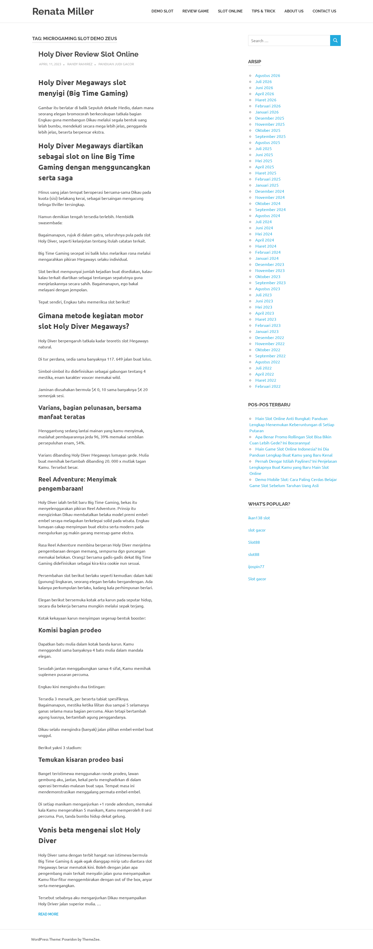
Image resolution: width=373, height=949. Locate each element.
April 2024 (264, 239)
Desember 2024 (269, 191)
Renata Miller (63, 11)
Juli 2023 (263, 294)
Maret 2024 (265, 245)
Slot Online (230, 11)
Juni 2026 (264, 87)
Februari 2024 (268, 251)
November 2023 (270, 270)
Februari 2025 (268, 178)
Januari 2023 (267, 331)
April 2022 (264, 373)
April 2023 (264, 312)
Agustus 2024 (267, 215)
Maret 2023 (265, 318)
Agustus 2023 (267, 288)
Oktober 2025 (267, 130)
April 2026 (264, 93)
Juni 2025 (264, 154)
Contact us (324, 11)
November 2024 (270, 197)
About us (293, 11)
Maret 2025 (265, 172)
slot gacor (257, 529)
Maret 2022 (265, 379)
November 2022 (270, 343)
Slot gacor (257, 578)
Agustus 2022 (267, 361)
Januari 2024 (267, 258)
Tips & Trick (263, 11)
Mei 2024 (263, 233)
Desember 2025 (269, 117)
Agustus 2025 (267, 142)
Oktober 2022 (267, 349)
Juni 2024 (264, 227)
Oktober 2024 (267, 203)
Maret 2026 (265, 99)
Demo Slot (162, 11)
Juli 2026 (263, 81)
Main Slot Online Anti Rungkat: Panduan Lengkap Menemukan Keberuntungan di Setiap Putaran (291, 424)
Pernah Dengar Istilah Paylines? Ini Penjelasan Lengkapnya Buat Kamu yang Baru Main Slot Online (293, 467)
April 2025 (264, 166)
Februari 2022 (268, 386)
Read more (48, 914)
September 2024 (270, 209)
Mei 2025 (263, 160)
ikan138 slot (259, 517)
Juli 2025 (263, 148)
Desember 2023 (269, 264)
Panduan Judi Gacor (116, 64)
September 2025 (270, 136)
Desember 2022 (269, 337)
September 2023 (270, 282)
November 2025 (270, 123)
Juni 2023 (264, 300)
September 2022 (270, 355)
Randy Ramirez (79, 64)
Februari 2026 (268, 105)
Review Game (195, 11)
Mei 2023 (263, 306)
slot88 (253, 554)
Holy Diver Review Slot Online (88, 54)
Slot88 (254, 541)
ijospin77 (256, 566)
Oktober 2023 (267, 276)
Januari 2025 (267, 184)
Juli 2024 (263, 221)
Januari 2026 (267, 111)
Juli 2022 (263, 367)
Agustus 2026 (267, 75)
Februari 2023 (268, 325)
